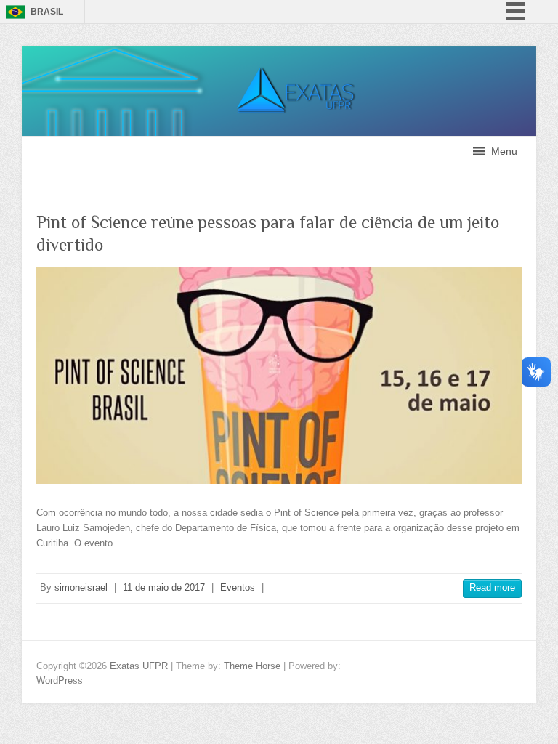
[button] (504, 151)
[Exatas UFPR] (279, 52)
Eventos (237, 587)
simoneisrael (81, 587)
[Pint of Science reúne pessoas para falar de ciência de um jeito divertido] (279, 375)
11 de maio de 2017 (164, 587)
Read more (492, 587)
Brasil (47, 12)
